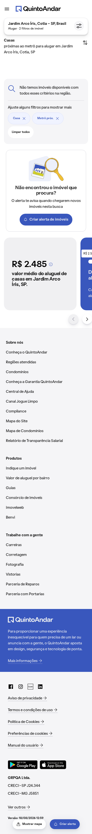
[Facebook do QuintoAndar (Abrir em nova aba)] (11, 687)
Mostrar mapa (32, 824)
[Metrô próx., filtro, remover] (57, 118)
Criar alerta (68, 824)
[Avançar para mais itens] (87, 319)
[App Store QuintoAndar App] (53, 764)
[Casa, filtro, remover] (24, 118)
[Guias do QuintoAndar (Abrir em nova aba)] (30, 687)
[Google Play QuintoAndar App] (23, 764)
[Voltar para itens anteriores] (73, 319)
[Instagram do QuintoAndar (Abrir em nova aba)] (21, 687)
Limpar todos (21, 132)
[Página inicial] (38, 9)
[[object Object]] (51, 264)
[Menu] (7, 9)
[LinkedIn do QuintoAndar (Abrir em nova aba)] (40, 687)
